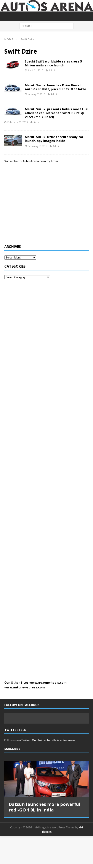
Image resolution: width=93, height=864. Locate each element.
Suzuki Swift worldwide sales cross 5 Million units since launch (53, 63)
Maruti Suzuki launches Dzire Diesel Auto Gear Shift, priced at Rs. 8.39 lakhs (56, 87)
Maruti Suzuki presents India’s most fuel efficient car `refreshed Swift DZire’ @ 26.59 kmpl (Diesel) (56, 113)
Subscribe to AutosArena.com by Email (31, 161)
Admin (52, 70)
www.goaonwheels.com (48, 682)
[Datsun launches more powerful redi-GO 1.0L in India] (46, 779)
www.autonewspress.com (24, 687)
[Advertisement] (36, 206)
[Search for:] (46, 26)
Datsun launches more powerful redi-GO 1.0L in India (44, 807)
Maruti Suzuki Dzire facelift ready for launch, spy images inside (54, 139)
